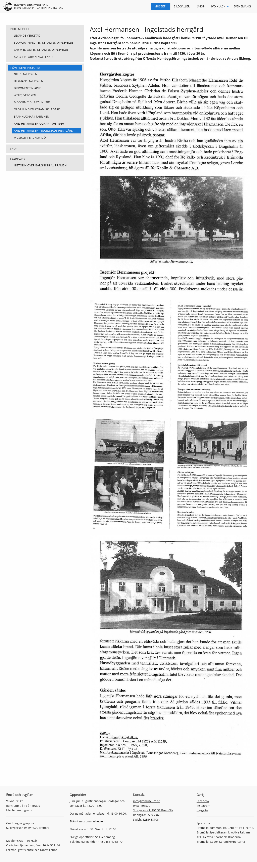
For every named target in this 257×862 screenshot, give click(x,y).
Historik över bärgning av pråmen (40, 165)
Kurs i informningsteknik (33, 56)
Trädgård (17, 159)
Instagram (203, 806)
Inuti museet (19, 29)
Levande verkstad (27, 35)
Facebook (203, 801)
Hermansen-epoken (28, 81)
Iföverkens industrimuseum (31, 5)
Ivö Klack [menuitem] (218, 6)
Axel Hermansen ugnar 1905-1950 (39, 123)
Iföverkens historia (25, 68)
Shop (13, 149)
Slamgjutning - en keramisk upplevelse (43, 42)
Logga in (202, 810)
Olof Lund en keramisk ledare (37, 109)
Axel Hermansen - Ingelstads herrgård (43, 130)
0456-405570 (141, 806)
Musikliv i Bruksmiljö (30, 137)
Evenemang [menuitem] (242, 6)
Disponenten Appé (27, 88)
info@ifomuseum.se (146, 801)
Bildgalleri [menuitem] (182, 6)
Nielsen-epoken (25, 74)
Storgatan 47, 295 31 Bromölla (153, 810)
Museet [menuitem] (159, 6)
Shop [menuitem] (201, 6)
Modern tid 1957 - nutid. (32, 102)
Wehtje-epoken (25, 95)
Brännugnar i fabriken (31, 116)
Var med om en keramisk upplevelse (41, 49)
